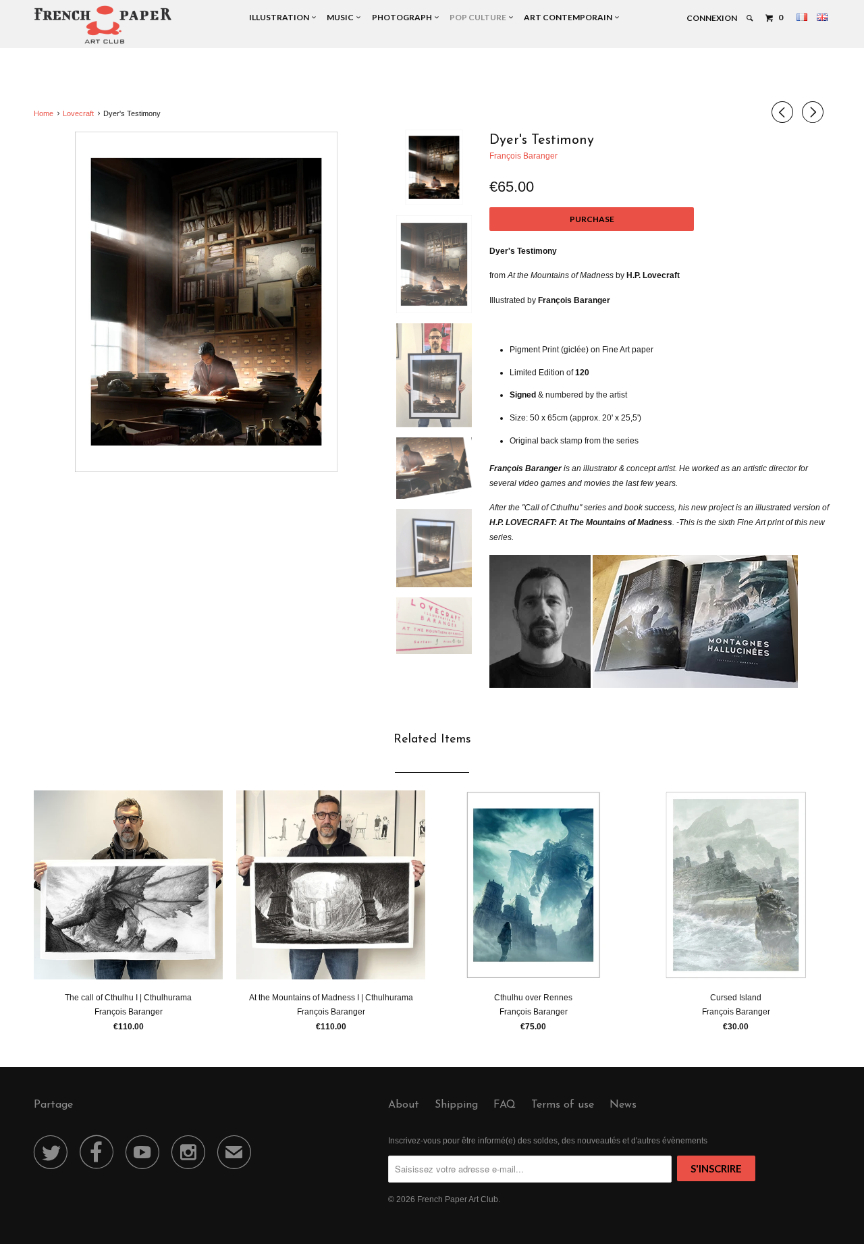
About (403, 1105)
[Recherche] (750, 18)
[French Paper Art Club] (103, 24)
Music (341, 17)
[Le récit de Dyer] (206, 302)
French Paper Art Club (457, 1199)
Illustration (280, 17)
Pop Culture (479, 17)
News (623, 1105)
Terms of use (562, 1105)
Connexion (711, 18)
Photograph (403, 17)
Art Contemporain (569, 17)
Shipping (456, 1105)
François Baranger (523, 156)
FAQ (504, 1105)
